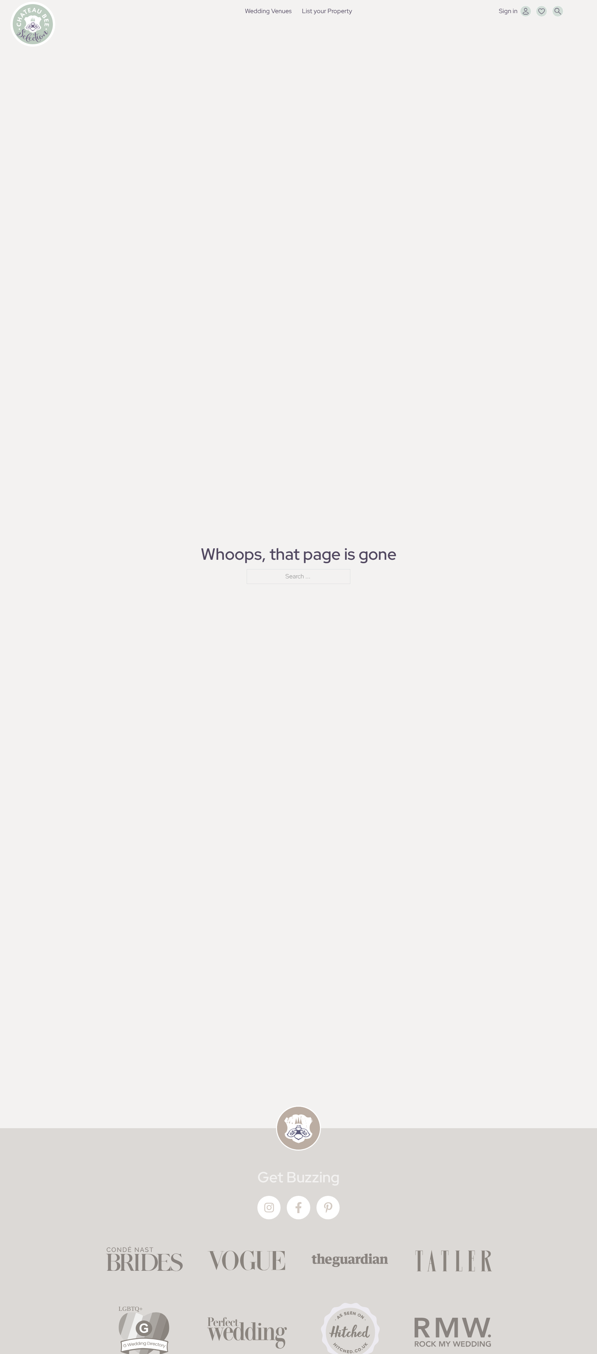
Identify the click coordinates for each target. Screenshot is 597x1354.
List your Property (327, 11)
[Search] (557, 11)
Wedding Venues (268, 11)
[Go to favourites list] (541, 11)
